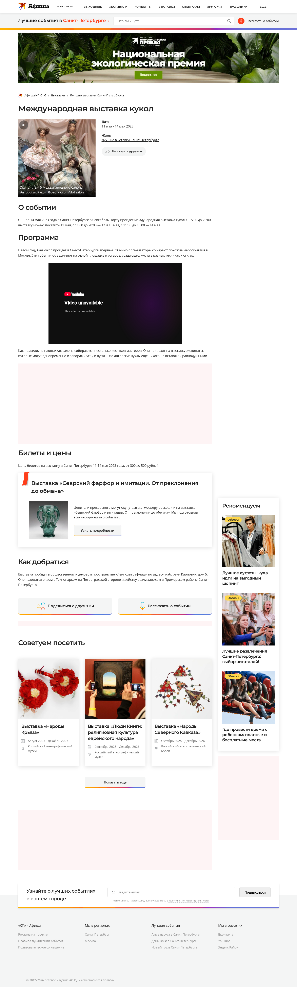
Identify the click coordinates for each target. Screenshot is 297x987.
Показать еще (115, 782)
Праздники (238, 6)
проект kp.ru (64, 6)
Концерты (143, 6)
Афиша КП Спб (35, 95)
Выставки (166, 6)
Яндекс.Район (228, 947)
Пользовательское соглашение (41, 947)
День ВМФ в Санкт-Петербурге (174, 941)
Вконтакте (225, 934)
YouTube (224, 941)
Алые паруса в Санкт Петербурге (175, 934)
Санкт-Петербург (97, 934)
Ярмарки (214, 6)
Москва (90, 941)
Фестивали (118, 6)
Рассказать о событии (263, 21)
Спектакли (191, 6)
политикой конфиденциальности (189, 900)
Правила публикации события (40, 941)
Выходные (93, 6)
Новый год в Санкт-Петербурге (174, 947)
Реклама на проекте (32, 934)
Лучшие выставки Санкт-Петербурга (97, 95)
